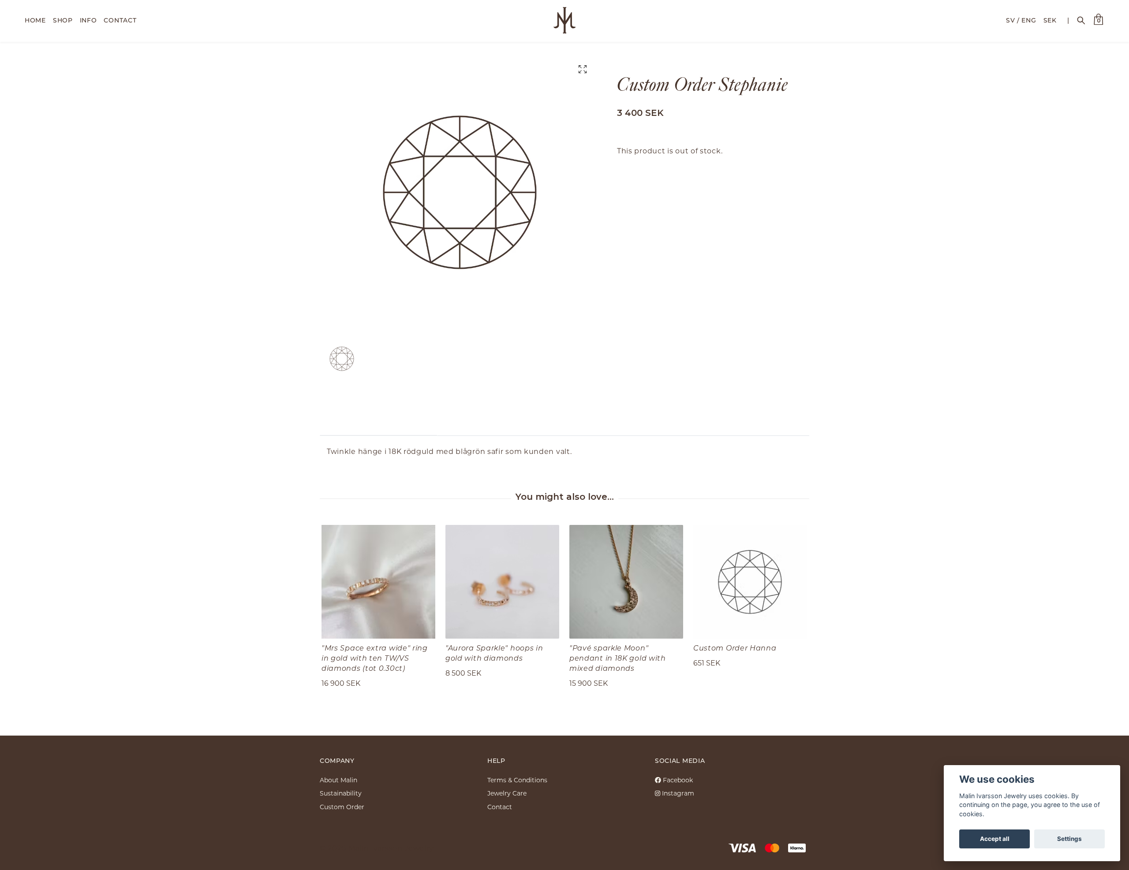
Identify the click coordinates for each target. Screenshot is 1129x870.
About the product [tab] (378, 422)
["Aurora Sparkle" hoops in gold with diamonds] (502, 582)
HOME (35, 20)
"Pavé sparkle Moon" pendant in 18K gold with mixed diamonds (617, 658)
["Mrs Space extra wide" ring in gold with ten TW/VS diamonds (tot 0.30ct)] (378, 582)
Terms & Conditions (517, 780)
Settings (1069, 838)
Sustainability (341, 793)
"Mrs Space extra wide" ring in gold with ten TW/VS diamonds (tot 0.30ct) (375, 658)
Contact (499, 807)
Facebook (677, 780)
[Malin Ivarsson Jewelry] (565, 20)
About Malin (338, 780)
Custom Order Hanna (735, 647)
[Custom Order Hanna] (750, 582)
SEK (1050, 20)
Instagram (677, 793)
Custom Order (342, 807)
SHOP (63, 20)
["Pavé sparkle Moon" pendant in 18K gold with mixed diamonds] (626, 582)
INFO (88, 20)
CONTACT (120, 20)
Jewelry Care (507, 793)
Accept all (994, 838)
